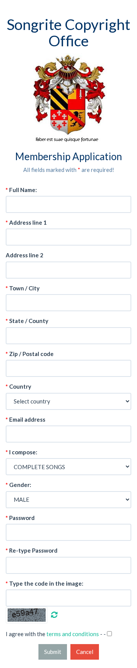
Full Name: (21, 189)
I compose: (21, 452)
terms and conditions (72, 633)
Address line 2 (24, 255)
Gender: (18, 484)
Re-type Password (31, 550)
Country (18, 386)
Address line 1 (26, 222)
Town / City (23, 288)
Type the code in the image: (44, 583)
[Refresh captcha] (53, 614)
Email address (25, 419)
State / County (27, 320)
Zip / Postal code (30, 353)
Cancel (84, 651)
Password (20, 517)
